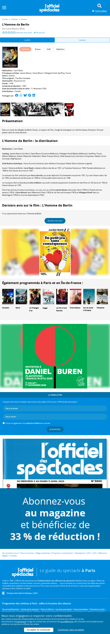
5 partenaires (20, 621)
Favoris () (40, 32)
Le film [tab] (27, 40)
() (20, 153)
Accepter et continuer (38, 629)
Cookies (13, 555)
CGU (95, 553)
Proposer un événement (62, 553)
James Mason (26, 73)
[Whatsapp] (21, 95)
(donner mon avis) (24, 32)
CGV (89, 553)
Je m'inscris (55, 429)
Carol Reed (18, 70)
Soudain (5, 308)
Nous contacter (27, 553)
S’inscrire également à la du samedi (27, 423)
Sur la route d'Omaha (88, 309)
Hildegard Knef (50, 73)
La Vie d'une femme (61, 309)
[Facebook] (17, 95)
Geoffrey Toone (64, 73)
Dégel (45, 308)
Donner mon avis (55, 220)
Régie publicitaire (43, 553)
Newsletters (80, 553)
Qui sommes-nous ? (10, 553)
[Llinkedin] (34, 95)
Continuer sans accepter (71, 629)
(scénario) (34, 163)
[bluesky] (25, 95)
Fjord (18, 308)
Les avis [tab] (82, 40)
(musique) (55, 163)
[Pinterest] (30, 95)
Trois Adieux (75, 308)
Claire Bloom (38, 73)
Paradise (100, 308)
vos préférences (66, 621)
